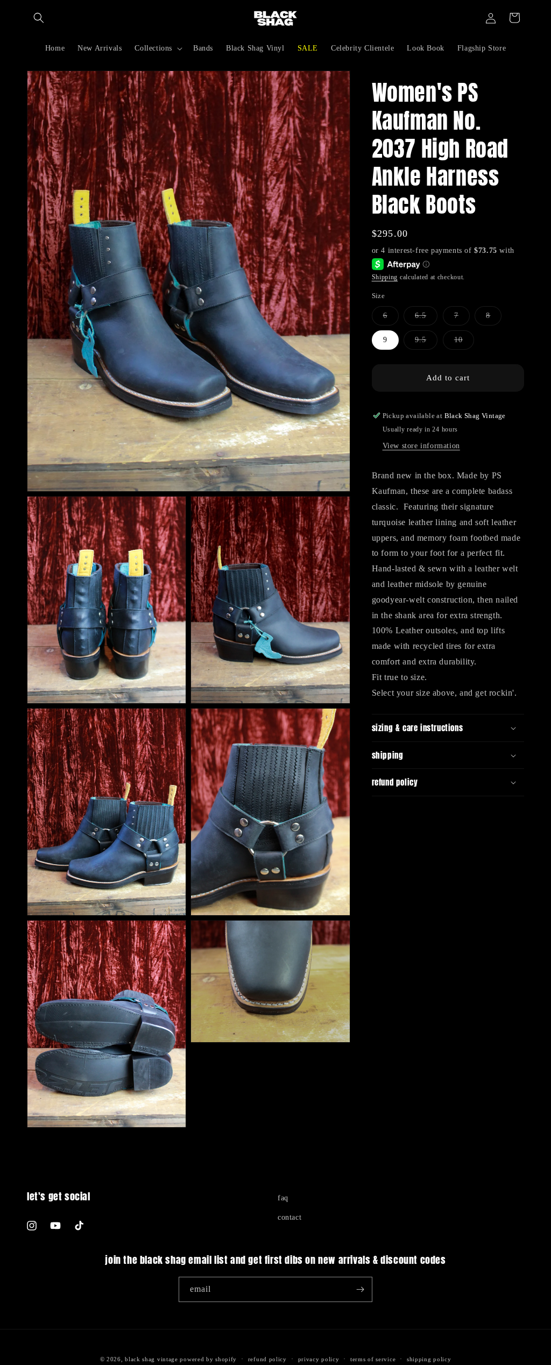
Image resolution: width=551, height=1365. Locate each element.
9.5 (426, 342)
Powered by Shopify (208, 1359)
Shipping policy (429, 1359)
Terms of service (372, 1359)
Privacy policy (319, 1359)
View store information (421, 446)
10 (464, 342)
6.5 (426, 318)
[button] (39, 18)
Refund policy (267, 1359)
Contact (289, 1217)
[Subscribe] (360, 1289)
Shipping (385, 277)
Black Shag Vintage (151, 1359)
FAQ (283, 1198)
